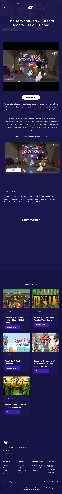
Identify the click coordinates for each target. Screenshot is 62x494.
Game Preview (31, 97)
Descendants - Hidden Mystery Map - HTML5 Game (14, 320)
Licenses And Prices (38, 468)
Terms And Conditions (50, 465)
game (5, 199)
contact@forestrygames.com (16, 3)
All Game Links (22, 475)
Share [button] (6, 191)
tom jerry (30, 201)
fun (53, 196)
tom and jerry (8, 201)
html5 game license (40, 199)
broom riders (23, 196)
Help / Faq (35, 470)
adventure (14, 196)
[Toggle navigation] (57, 7)
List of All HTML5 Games (22, 471)
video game (39, 201)
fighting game (46, 196)
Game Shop (21, 465)
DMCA (34, 473)
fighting (37, 196)
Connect (5, 470)
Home (5, 3)
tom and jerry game (20, 201)
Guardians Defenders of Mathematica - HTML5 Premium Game (44, 363)
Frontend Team (7, 468)
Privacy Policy (51, 472)
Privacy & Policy (7, 482)
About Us (5, 465)
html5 (22, 199)
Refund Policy (51, 469)
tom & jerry (52, 199)
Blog (4, 473)
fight (31, 196)
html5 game (29, 199)
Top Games (21, 468)
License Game (11, 327)
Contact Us (50, 475)
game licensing (14, 199)
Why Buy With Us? (37, 465)
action (7, 196)
